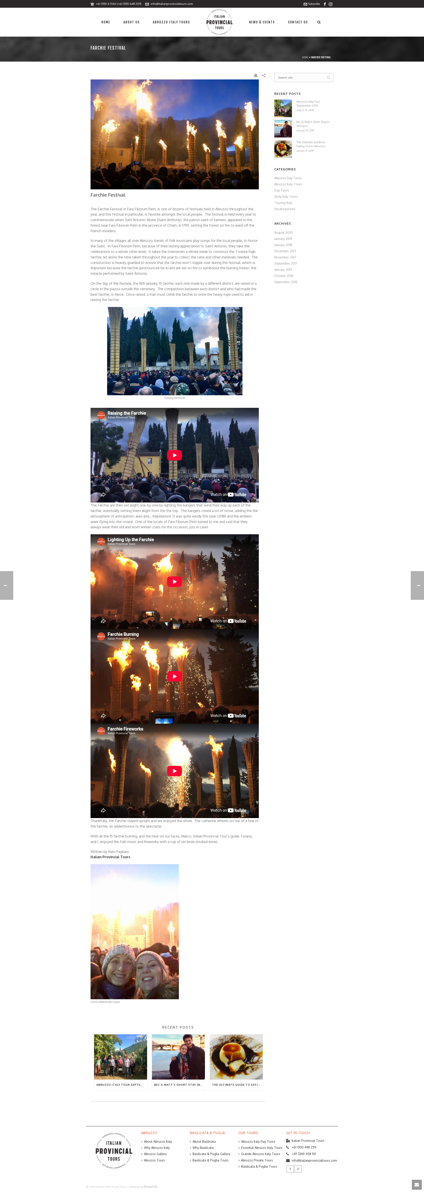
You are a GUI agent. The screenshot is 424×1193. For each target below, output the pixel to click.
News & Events (262, 22)
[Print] (255, 75)
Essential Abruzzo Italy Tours (261, 1148)
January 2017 (283, 269)
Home (105, 22)
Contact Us (298, 22)
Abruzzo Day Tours (288, 178)
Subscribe (314, 4)
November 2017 (285, 257)
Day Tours (281, 190)
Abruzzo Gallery (155, 1154)
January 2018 (283, 245)
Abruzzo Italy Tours (171, 22)
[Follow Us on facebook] (290, 1168)
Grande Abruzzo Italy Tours (260, 1154)
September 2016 (285, 282)
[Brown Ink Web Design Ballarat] (150, 1186)
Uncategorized (284, 209)
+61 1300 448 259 (304, 1147)
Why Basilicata (203, 1148)
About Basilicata (204, 1141)
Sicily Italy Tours (286, 196)
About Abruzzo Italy (158, 1141)
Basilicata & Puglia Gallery (211, 1154)
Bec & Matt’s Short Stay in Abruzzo (179, 1084)
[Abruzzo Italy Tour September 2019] (120, 1057)
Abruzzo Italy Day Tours (258, 1141)
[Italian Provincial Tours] (219, 22)
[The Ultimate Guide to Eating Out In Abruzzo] (236, 1057)
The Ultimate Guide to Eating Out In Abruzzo (237, 1084)
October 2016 (283, 276)
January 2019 (283, 239)
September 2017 (285, 263)
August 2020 (283, 232)
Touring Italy (283, 203)
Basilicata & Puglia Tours (211, 1160)
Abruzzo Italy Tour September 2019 (121, 1084)
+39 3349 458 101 (304, 1154)
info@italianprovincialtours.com (172, 4)
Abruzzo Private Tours (257, 1160)
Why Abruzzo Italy (157, 1148)
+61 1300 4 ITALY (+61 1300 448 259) (118, 4)
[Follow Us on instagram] (298, 1168)
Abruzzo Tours (154, 1160)
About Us (131, 22)
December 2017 (285, 251)
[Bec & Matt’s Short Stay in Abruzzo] (178, 1057)
